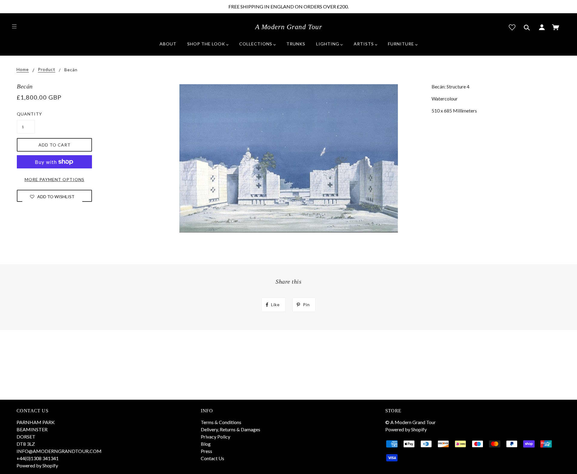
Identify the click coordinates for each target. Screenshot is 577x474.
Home (23, 69)
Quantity (26, 113)
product (46, 69)
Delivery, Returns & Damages (230, 429)
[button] (52, 196)
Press (206, 451)
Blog (206, 444)
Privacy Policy (215, 436)
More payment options (54, 179)
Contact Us (212, 458)
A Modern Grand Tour (288, 27)
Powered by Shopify (37, 465)
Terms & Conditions (221, 422)
